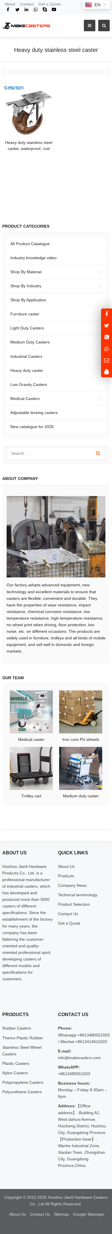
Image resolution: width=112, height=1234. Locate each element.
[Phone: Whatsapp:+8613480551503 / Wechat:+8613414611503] (106, 337)
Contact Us (68, 913)
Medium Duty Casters (30, 342)
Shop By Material (25, 272)
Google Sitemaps (88, 1214)
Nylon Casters (15, 1073)
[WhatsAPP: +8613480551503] (106, 348)
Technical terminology (77, 895)
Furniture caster (24, 314)
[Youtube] (54, 9)
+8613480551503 (74, 1073)
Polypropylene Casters (22, 1082)
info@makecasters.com (79, 1057)
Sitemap (61, 1214)
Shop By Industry (25, 286)
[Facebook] (8, 9)
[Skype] (44, 9)
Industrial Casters (26, 356)
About (10, 4)
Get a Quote (49, 4)
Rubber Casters (16, 1028)
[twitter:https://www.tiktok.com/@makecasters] (106, 325)
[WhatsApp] (35, 9)
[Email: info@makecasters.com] (106, 360)
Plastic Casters (15, 1063)
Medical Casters (25, 398)
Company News (72, 885)
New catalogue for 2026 (32, 426)
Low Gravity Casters (28, 384)
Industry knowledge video (33, 257)
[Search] (98, 453)
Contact (27, 4)
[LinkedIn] (26, 9)
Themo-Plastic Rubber (22, 1038)
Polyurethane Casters (22, 1091)
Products (66, 876)
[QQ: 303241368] (106, 371)
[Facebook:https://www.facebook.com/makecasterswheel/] (106, 314)
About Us (66, 866)
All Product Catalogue (30, 243)
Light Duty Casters (27, 328)
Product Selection (74, 904)
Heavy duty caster (26, 370)
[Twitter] (17, 9)
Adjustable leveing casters (34, 412)
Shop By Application (28, 300)
